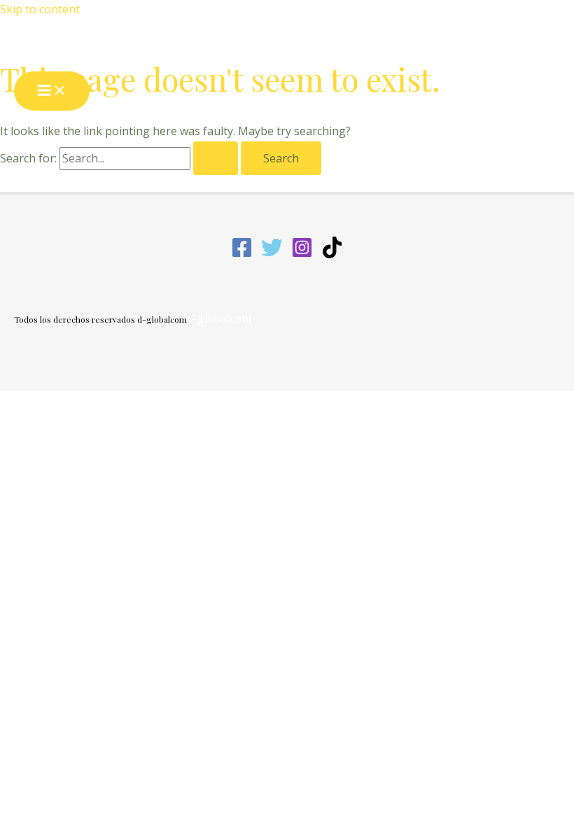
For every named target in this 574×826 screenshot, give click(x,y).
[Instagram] (302, 254)
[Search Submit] (215, 158)
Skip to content (40, 9)
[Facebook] (242, 254)
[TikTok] (332, 254)
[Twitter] (272, 254)
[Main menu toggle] (52, 91)
